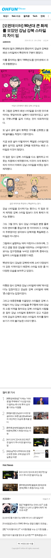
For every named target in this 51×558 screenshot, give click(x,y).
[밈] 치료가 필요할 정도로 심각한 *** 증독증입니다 (24, 535)
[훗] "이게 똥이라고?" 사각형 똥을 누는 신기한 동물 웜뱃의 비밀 (27, 529)
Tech (35, 16)
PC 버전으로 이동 (25, 543)
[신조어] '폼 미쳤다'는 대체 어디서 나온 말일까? (23, 517)
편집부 (45, 40)
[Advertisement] (25, 360)
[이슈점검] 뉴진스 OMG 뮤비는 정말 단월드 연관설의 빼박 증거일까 (27, 523)
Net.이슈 (16, 16)
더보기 (45, 499)
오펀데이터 (6, 42)
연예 (43, 16)
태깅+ (6, 16)
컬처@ (27, 16)
